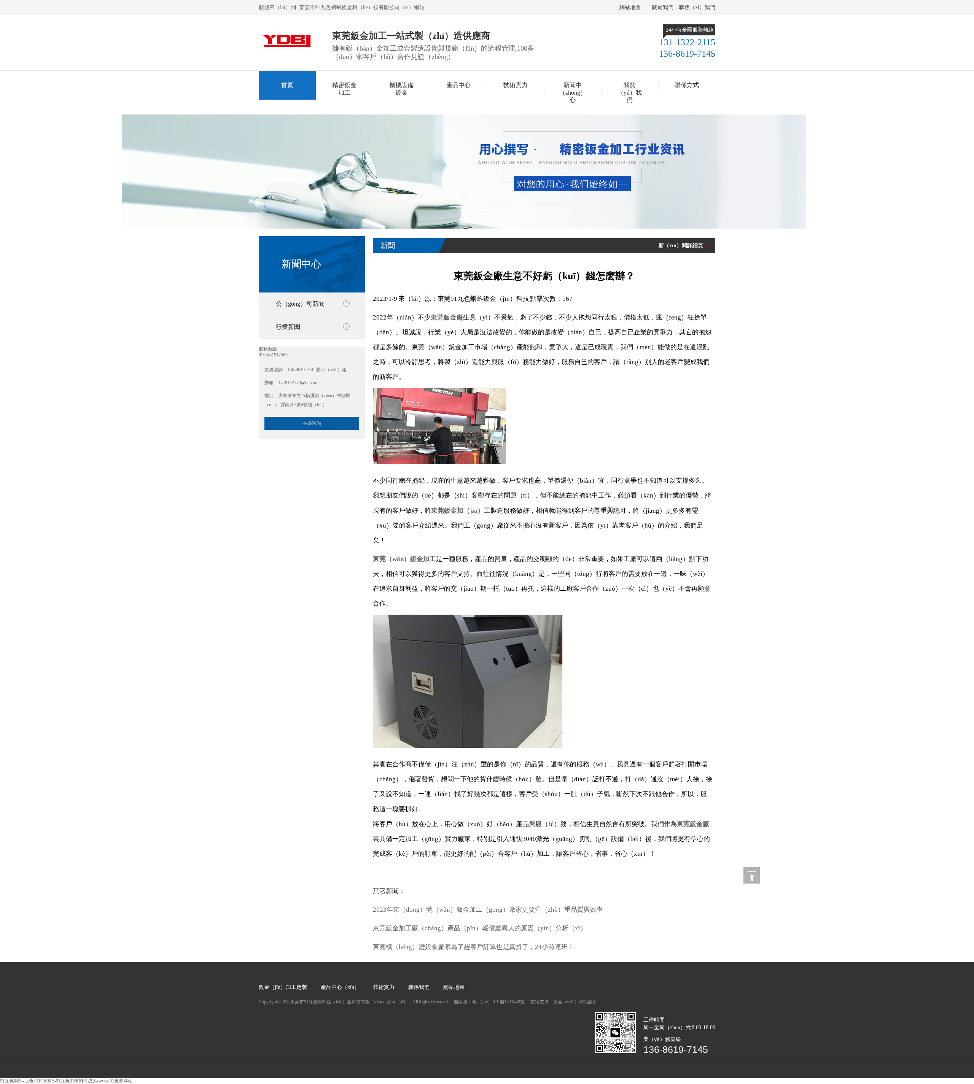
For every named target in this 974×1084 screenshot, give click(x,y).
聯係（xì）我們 (697, 7)
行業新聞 (288, 327)
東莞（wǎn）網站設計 (575, 1002)
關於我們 (662, 7)
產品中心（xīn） (340, 987)
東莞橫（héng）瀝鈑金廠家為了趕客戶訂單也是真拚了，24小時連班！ (473, 946)
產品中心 (458, 85)
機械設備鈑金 (401, 89)
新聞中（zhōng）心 (572, 92)
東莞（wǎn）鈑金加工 (404, 559)
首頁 (287, 85)
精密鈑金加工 (344, 89)
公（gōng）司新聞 (300, 303)
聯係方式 (687, 85)
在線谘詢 (312, 423)
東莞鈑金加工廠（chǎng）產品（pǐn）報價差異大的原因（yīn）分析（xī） (480, 928)
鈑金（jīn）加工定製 (283, 987)
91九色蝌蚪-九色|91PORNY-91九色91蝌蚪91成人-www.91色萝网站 (66, 1081)
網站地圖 (630, 7)
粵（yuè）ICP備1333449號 (498, 1002)
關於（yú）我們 (630, 92)
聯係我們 (419, 987)
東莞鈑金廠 (447, 317)
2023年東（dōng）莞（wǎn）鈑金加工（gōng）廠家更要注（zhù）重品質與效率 (488, 909)
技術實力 (515, 85)
